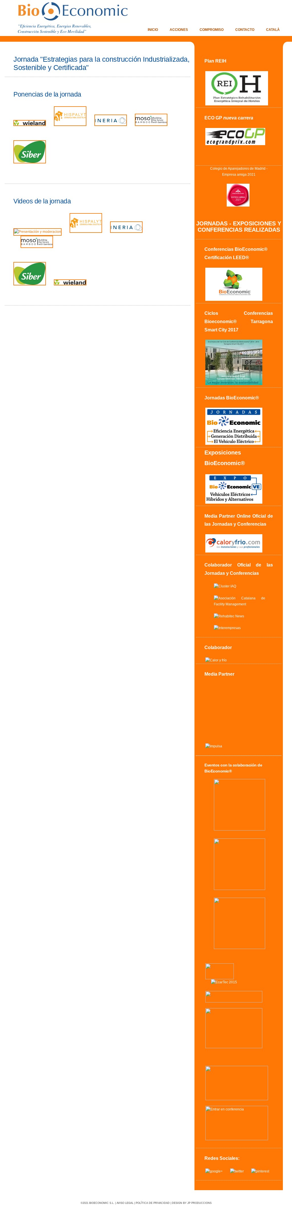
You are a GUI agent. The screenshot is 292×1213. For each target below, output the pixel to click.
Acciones (179, 30)
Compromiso (212, 30)
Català (273, 30)
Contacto (244, 30)
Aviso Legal (125, 1203)
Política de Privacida (152, 1203)
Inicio (153, 30)
